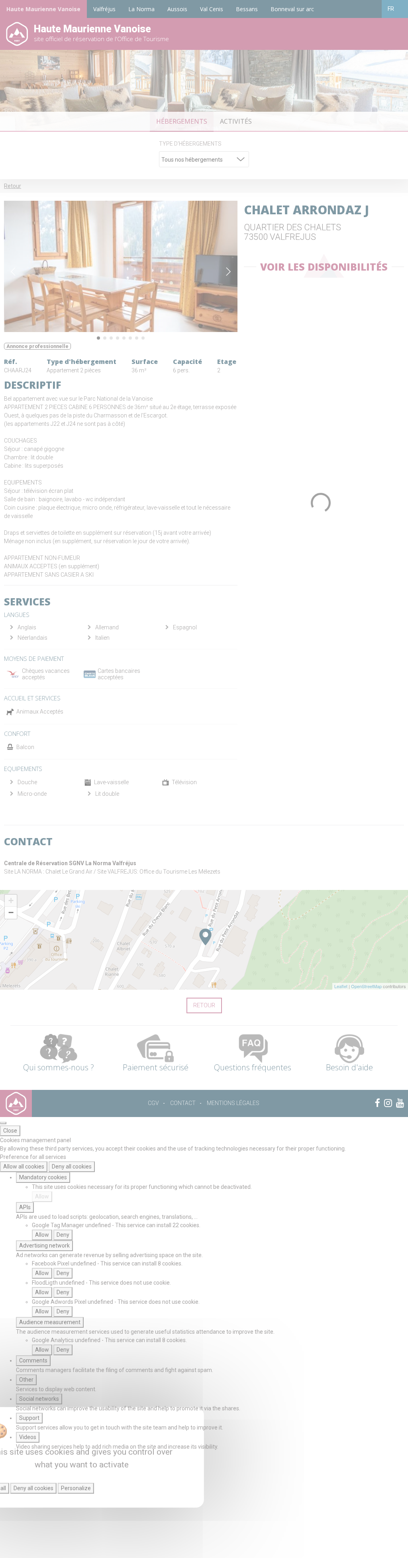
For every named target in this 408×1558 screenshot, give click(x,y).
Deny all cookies (72, 1166)
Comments (33, 1360)
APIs (25, 1207)
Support (29, 1418)
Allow (42, 1196)
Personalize (76, 1488)
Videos (27, 1437)
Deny (63, 1235)
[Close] (3, 1123)
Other (26, 1379)
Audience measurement (49, 1322)
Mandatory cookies (43, 1177)
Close (10, 1130)
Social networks (39, 1399)
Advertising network (44, 1245)
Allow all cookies (23, 1166)
